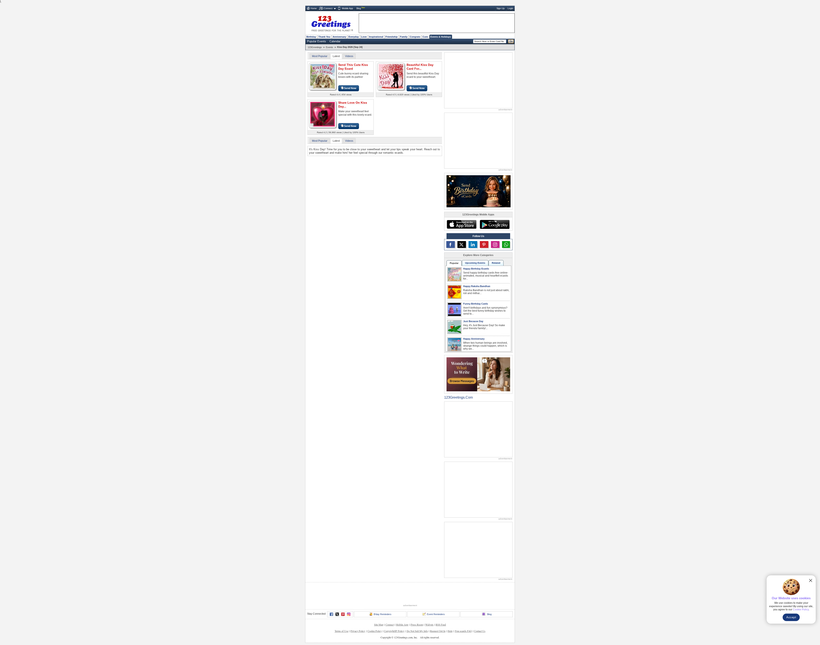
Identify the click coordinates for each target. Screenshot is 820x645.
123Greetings (315, 47)
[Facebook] (331, 614)
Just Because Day (473, 321)
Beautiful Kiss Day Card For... (420, 66)
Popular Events (316, 41)
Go (511, 41)
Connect (328, 8)
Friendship (391, 36)
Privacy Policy (357, 631)
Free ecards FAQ (463, 631)
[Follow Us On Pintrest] (484, 244)
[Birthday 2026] (479, 191)
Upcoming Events (475, 263)
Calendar (334, 41)
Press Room (417, 624)
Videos (349, 56)
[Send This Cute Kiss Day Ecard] (322, 76)
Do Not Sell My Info (417, 631)
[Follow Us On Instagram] (495, 244)
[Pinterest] (343, 614)
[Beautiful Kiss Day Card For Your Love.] (391, 76)
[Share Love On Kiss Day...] (322, 114)
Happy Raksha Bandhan (476, 286)
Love (364, 36)
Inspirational (376, 36)
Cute (425, 36)
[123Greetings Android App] (495, 224)
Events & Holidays (440, 36)
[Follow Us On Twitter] (461, 244)
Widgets (429, 624)
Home (313, 8)
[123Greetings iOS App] (461, 224)
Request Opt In (437, 631)
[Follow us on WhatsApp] (506, 244)
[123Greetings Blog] (478, 374)
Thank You (324, 36)
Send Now (350, 88)
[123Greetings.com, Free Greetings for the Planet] (332, 22)
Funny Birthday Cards (475, 303)
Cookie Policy (375, 631)
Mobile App (347, 8)
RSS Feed (441, 624)
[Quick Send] (312, 87)
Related (496, 263)
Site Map (378, 624)
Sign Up (500, 8)
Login (510, 8)
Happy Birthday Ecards (476, 268)
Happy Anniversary (474, 338)
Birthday (311, 36)
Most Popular (319, 56)
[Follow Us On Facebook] (450, 244)
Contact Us (479, 631)
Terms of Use (341, 631)
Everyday (353, 36)
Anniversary (339, 36)
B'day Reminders (382, 614)
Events (329, 47)
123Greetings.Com (458, 397)
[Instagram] (348, 614)
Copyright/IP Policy (394, 631)
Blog (358, 8)
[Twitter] (337, 614)
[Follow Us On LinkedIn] (473, 244)
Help (450, 631)
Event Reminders (436, 614)
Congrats (415, 36)
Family (403, 36)
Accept (791, 617)
